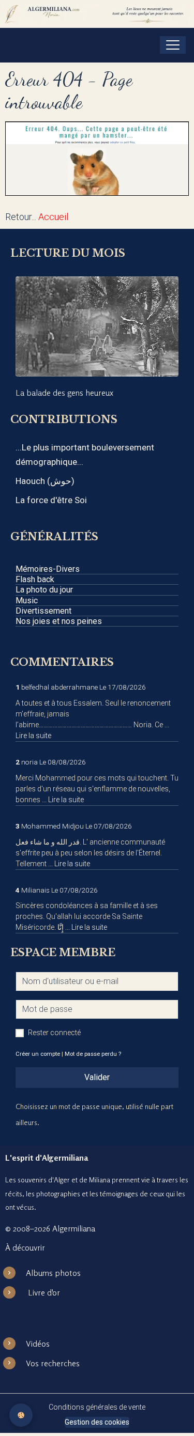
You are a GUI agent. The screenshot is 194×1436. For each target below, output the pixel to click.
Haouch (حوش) (45, 481)
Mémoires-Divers (48, 569)
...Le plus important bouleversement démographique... (85, 454)
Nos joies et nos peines (59, 621)
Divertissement (43, 611)
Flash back (35, 579)
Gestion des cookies (97, 1422)
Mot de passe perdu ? (93, 1054)
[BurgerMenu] (173, 45)
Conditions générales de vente (97, 1407)
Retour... (20, 216)
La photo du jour (44, 590)
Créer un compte (38, 1054)
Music (27, 600)
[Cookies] (21, 1415)
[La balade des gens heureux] (97, 326)
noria (29, 762)
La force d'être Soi (51, 500)
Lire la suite (33, 735)
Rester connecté (54, 1032)
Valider (97, 1077)
